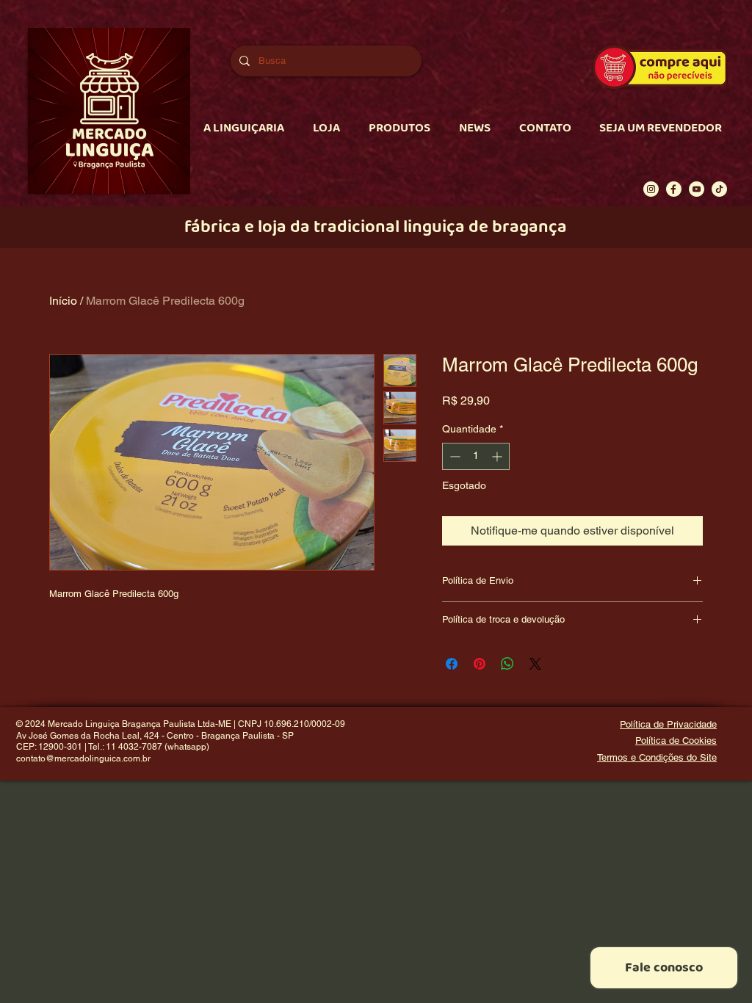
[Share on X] (535, 664)
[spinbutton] (476, 456)
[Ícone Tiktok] (719, 189)
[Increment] (498, 456)
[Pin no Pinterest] (479, 664)
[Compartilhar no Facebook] (451, 664)
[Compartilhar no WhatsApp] (507, 664)
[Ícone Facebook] (674, 189)
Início (63, 301)
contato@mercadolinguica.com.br (83, 758)
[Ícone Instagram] (651, 189)
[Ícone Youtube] (696, 189)
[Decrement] (453, 456)
